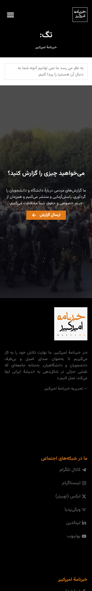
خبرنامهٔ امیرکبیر (46, 47)
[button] (10, 14)
